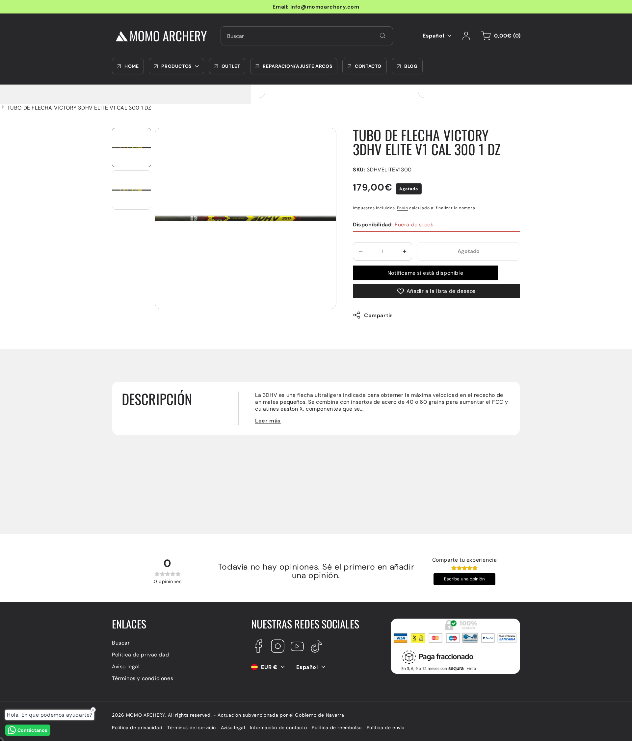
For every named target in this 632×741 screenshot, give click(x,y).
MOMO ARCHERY (145, 715)
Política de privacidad (140, 654)
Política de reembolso (337, 728)
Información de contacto (278, 728)
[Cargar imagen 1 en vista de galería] (131, 147)
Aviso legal (126, 666)
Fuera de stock (393, 224)
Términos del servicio (191, 728)
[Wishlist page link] (408, 36)
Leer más (268, 420)
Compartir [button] (378, 315)
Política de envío (386, 728)
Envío (402, 207)
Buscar (121, 642)
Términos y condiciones (142, 678)
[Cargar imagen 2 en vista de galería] (131, 190)
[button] (500, 36)
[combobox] (307, 36)
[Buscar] (382, 35)
